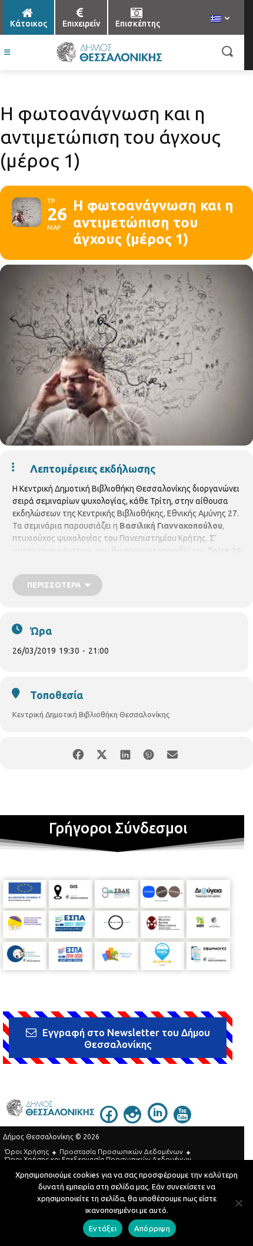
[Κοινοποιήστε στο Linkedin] (125, 753)
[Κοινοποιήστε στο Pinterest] (148, 753)
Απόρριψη (152, 1228)
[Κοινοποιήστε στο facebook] (78, 753)
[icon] (109, 1120)
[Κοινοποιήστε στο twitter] (101, 753)
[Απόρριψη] (238, 1203)
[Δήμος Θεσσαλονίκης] (109, 52)
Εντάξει (102, 1228)
